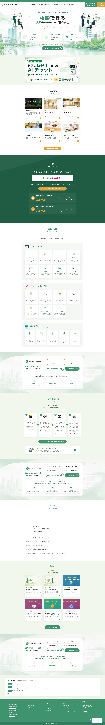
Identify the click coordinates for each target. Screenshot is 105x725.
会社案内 (33, 4)
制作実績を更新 (36, 545)
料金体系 (40, 4)
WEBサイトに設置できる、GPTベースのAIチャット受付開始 (44, 517)
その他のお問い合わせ (48, 710)
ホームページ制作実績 (30, 703)
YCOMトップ (11, 702)
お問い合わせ (71, 4)
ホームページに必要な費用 (13, 706)
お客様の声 (28, 707)
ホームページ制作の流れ (13, 714)
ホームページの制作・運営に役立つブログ (69, 711)
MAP (47, 528)
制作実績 (55, 4)
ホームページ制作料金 (12, 708)
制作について (47, 4)
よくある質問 (62, 4)
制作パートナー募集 (66, 705)
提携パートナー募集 (48, 708)
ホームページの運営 (12, 716)
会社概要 (64, 703)
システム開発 (11, 717)
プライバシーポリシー (66, 707)
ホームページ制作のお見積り (49, 706)
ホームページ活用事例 (30, 705)
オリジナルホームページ (13, 712)
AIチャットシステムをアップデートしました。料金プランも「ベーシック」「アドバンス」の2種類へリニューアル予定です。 (56, 513)
